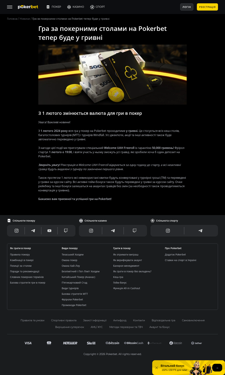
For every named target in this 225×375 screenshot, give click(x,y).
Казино (78, 6)
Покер (56, 6)
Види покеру (70, 248)
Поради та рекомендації (24, 271)
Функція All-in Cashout (126, 288)
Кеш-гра (118, 277)
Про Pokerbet (173, 248)
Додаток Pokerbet (175, 254)
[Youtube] (49, 230)
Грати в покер (122, 248)
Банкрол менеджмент (126, 265)
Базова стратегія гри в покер (27, 282)
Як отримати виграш (125, 254)
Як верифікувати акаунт (127, 260)
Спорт (100, 6)
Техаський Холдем (72, 254)
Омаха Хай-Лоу (71, 265)
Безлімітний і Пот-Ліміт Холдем (80, 271)
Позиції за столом (20, 265)
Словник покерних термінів (27, 277)
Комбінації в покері (22, 260)
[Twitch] (65, 230)
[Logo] (31, 7)
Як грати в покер (20, 248)
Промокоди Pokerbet (74, 305)
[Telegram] (33, 230)
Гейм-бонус (120, 282)
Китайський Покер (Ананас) (78, 277)
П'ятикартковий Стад (74, 282)
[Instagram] (17, 230)
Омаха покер (69, 260)
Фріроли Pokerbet (72, 299)
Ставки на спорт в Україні (180, 260)
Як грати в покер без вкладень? (132, 271)
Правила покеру (20, 254)
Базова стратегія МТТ (75, 293)
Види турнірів (70, 288)
